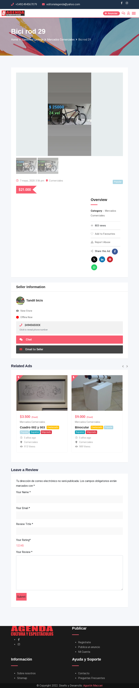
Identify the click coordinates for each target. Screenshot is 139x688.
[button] (123, 366)
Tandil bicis (34, 300)
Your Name (23, 492)
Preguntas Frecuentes (91, 678)
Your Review (24, 552)
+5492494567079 (26, 4)
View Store (26, 310)
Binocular (30, 427)
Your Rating (23, 540)
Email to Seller (34, 349)
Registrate (84, 642)
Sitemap (22, 678)
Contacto (84, 673)
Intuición (84, 427)
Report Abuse (102, 242)
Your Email (23, 508)
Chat (28, 339)
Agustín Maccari (93, 685)
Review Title (24, 524)
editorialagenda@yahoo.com (63, 4)
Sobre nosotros (26, 673)
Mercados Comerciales (35, 422)
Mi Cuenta (84, 651)
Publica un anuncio (89, 647)
